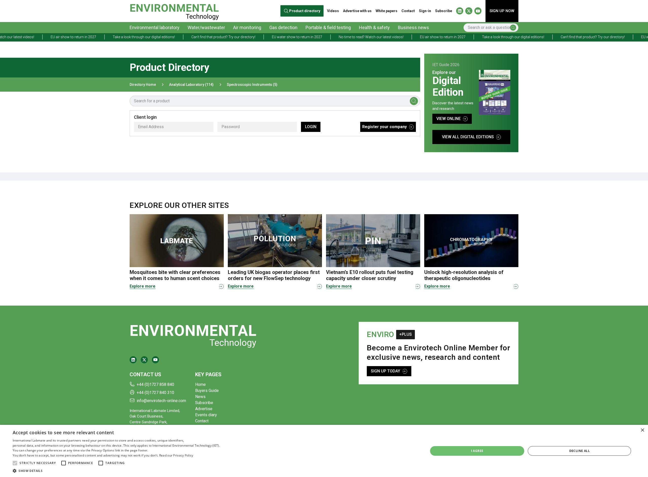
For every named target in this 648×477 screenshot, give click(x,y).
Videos (333, 11)
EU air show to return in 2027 (41, 37)
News (200, 396)
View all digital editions (468, 136)
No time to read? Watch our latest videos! (338, 37)
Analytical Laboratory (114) (191, 85)
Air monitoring (247, 27)
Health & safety (374, 27)
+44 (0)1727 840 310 (155, 392)
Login (310, 126)
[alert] (324, 451)
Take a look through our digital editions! (111, 37)
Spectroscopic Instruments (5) (252, 85)
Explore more (142, 286)
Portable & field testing (328, 27)
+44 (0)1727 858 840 (155, 384)
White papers (386, 11)
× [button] (642, 430)
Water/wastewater (206, 27)
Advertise (203, 408)
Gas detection (283, 27)
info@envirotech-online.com (161, 400)
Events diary (206, 414)
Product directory (304, 11)
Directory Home (143, 85)
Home (200, 384)
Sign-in (425, 11)
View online (448, 118)
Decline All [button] (579, 451)
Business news (413, 27)
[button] (15, 463)
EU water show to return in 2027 (264, 37)
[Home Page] (174, 11)
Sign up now (502, 11)
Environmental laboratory (154, 27)
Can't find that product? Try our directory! (191, 37)
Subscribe (443, 11)
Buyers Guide (207, 390)
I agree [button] (477, 451)
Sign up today (385, 371)
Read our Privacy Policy (176, 455)
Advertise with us (357, 11)
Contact (408, 11)
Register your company (384, 126)
